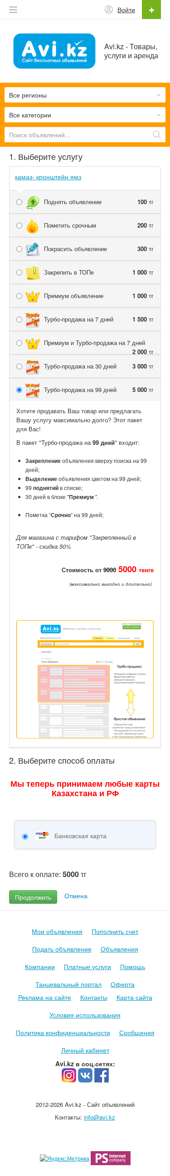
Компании (40, 966)
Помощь (132, 966)
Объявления (119, 948)
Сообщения (137, 1032)
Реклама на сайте (44, 997)
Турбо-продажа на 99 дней (99, 389)
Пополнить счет (115, 931)
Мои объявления (57, 931)
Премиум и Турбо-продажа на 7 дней (99, 342)
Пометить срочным (99, 225)
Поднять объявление (99, 201)
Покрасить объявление (99, 248)
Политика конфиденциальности (63, 1032)
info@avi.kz (99, 1117)
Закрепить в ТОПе (99, 272)
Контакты (93, 997)
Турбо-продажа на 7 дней (99, 319)
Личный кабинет (85, 1050)
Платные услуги (87, 966)
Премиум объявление (99, 295)
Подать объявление (62, 948)
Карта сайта (134, 997)
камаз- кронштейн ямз (48, 176)
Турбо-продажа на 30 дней (99, 366)
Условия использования (85, 1014)
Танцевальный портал (68, 984)
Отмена (75, 895)
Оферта (123, 984)
